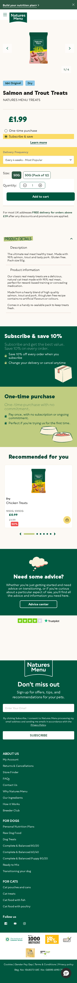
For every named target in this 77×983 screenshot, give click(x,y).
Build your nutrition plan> (20, 5)
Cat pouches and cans (17, 887)
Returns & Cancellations (18, 765)
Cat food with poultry (16, 906)
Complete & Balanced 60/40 (21, 852)
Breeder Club (11, 810)
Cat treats (9, 893)
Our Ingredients (13, 797)
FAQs (6, 778)
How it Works (11, 804)
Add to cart (40, 196)
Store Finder (11, 772)
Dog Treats (9, 839)
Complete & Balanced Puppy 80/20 (25, 858)
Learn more (38, 142)
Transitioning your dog (17, 871)
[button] (66, 973)
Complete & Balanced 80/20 (21, 845)
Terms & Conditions (45, 964)
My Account (11, 759)
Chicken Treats (16, 503)
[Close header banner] (71, 4)
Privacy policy (65, 964)
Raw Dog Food (12, 832)
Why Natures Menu (15, 791)
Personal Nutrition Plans (18, 826)
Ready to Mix (11, 864)
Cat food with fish (14, 900)
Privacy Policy (38, 725)
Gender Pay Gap (24, 964)
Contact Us (10, 784)
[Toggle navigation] (5, 15)
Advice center (38, 604)
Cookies (8, 964)
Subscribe (38, 735)
